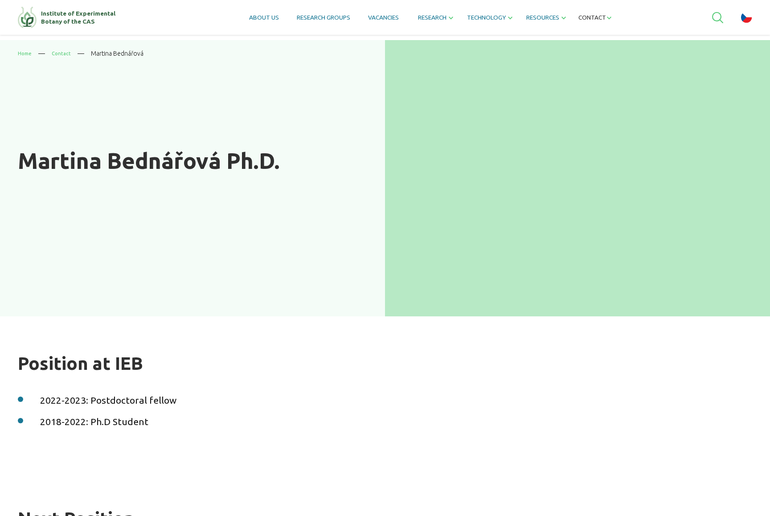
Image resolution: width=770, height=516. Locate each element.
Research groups (301, 20)
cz (746, 20)
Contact (623, 20)
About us (228, 20)
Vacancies (375, 20)
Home (26, 53)
